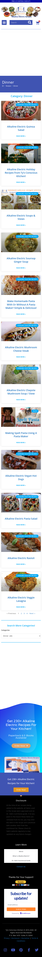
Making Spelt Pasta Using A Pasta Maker (21, 434)
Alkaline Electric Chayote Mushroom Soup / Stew (21, 392)
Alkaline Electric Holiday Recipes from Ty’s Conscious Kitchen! (21, 173)
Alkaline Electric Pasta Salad (21, 518)
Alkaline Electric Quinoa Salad (21, 128)
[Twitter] (36, 949)
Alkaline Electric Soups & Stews (21, 217)
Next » (32, 613)
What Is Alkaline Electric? (21, 856)
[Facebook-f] (28, 949)
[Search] (29, 22)
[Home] (3, 86)
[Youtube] (13, 949)
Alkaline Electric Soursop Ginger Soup (21, 260)
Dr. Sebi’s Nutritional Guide (21, 861)
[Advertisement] (21, 54)
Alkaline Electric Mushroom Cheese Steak (21, 349)
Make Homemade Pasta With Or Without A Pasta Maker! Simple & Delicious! (21, 304)
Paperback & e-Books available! (21, 736)
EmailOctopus (26, 913)
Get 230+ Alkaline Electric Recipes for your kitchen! (21, 725)
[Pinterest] (20, 949)
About (21, 851)
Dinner (15, 86)
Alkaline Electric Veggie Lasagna (21, 599)
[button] (4, 22)
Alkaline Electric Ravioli (21, 558)
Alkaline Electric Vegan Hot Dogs (21, 477)
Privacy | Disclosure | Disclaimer (17, 938)
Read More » (21, 136)
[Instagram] (5, 949)
